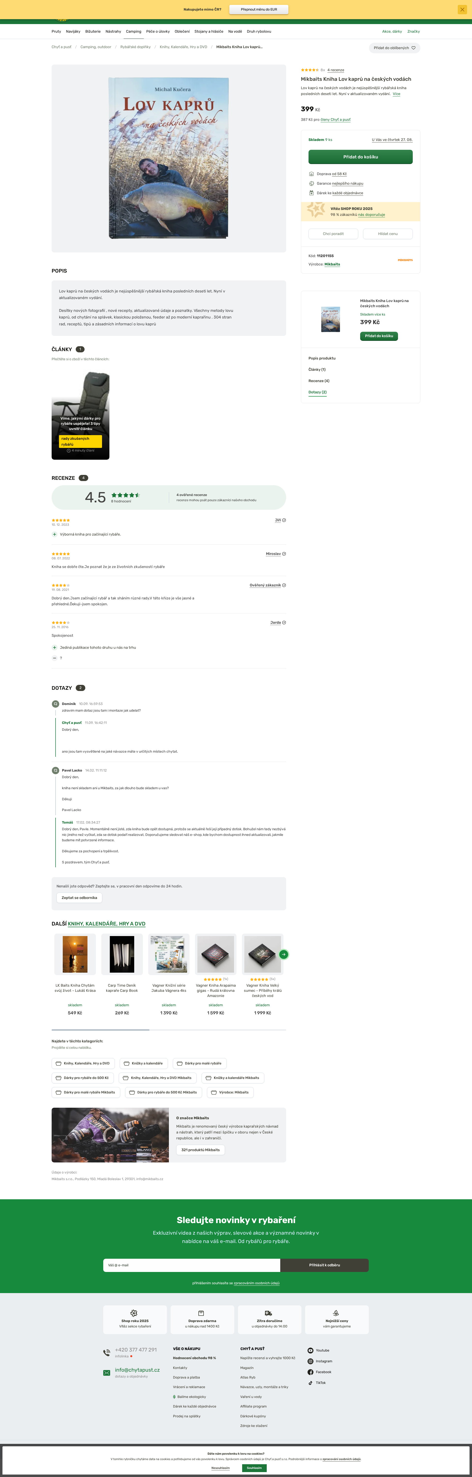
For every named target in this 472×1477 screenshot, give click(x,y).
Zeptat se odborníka (79, 898)
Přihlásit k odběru (324, 1265)
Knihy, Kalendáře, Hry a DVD (183, 47)
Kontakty (180, 1368)
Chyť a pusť (61, 47)
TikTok (321, 1383)
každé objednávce (347, 193)
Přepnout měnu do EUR (259, 9)
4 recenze (335, 70)
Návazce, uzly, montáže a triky (264, 1387)
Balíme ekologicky (191, 1396)
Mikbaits (332, 264)
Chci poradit (333, 234)
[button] (283, 954)
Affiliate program (253, 1406)
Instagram (324, 1361)
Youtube (322, 1350)
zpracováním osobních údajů (257, 1283)
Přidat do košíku (360, 156)
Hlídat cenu (388, 234)
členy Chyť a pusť (336, 119)
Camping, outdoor (95, 47)
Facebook (323, 1372)
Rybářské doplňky (135, 47)
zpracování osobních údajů (342, 1459)
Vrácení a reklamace (189, 1387)
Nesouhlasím (220, 1468)
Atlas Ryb (247, 1377)
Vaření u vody (251, 1396)
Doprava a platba (186, 1377)
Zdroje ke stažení (253, 1425)
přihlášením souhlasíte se (236, 1283)
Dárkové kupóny (253, 1416)
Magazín (247, 1368)
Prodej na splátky (187, 1416)
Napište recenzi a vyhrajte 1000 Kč (267, 1358)
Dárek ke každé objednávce (194, 1406)
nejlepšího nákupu (347, 183)
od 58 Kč (339, 174)
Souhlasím (254, 1468)
